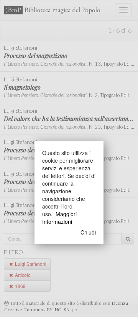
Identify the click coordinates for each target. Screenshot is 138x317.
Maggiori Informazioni (59, 217)
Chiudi (88, 232)
